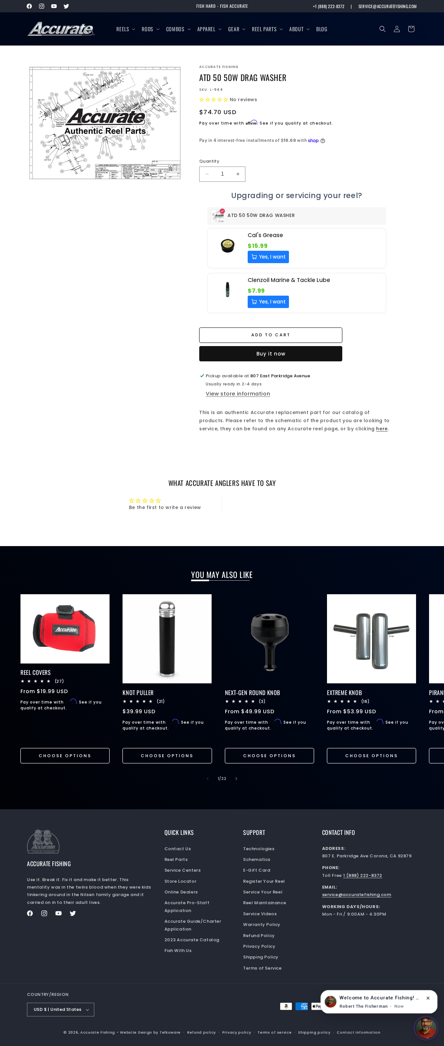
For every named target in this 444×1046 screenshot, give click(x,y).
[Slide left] (208, 778)
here (381, 428)
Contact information (358, 1032)
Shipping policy (314, 1032)
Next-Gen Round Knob (252, 692)
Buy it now (270, 353)
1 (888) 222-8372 (363, 875)
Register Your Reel (264, 881)
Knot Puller (138, 692)
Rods (147, 29)
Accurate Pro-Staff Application (187, 906)
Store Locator (180, 881)
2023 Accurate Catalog (192, 940)
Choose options (65, 756)
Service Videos (260, 914)
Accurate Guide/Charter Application (192, 925)
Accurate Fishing (97, 1032)
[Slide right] (236, 778)
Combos (175, 29)
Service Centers (182, 870)
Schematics (256, 859)
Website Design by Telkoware (150, 1032)
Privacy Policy (259, 946)
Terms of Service (262, 968)
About (296, 29)
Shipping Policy (261, 957)
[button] (125, 29)
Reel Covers (35, 672)
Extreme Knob (344, 692)
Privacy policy (236, 1032)
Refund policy (201, 1032)
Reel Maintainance (264, 903)
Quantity (209, 161)
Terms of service (274, 1032)
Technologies (258, 849)
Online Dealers (181, 892)
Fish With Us (178, 950)
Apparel (206, 29)
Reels (122, 29)
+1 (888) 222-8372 (328, 6)
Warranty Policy (262, 924)
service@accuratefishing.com (388, 6)
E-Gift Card (256, 870)
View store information (238, 393)
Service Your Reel (262, 892)
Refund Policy (259, 935)
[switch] (426, 1028)
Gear (233, 29)
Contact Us (177, 849)
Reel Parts (264, 29)
